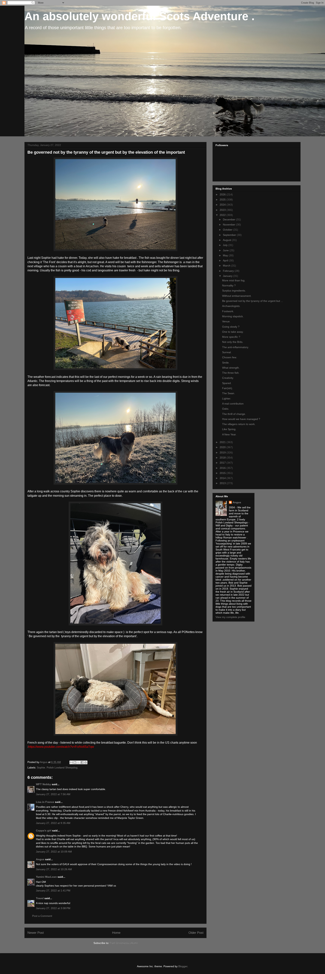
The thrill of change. (234, 413)
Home (116, 933)
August (227, 239)
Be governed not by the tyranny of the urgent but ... (252, 300)
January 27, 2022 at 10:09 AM (54, 851)
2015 (223, 472)
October (228, 229)
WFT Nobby (43, 784)
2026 (223, 194)
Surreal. (227, 352)
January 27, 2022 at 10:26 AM (54, 869)
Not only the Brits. (232, 341)
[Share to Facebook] (82, 762)
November (229, 224)
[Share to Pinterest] (85, 762)
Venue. (226, 321)
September (230, 234)
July (225, 245)
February (229, 270)
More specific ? (231, 336)
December (229, 219)
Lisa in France (45, 801)
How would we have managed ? (241, 419)
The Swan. (228, 393)
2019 (223, 452)
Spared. (227, 383)
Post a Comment (42, 915)
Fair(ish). (227, 388)
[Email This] (71, 762)
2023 (223, 209)
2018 (223, 457)
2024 (223, 204)
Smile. (225, 362)
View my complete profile (230, 617)
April (226, 260)
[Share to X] (78, 762)
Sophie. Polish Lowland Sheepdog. (57, 767)
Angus (40, 859)
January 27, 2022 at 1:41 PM (53, 890)
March (227, 265)
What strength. (231, 367)
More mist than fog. (233, 280)
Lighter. (226, 398)
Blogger (182, 966)
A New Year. (229, 434)
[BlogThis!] (75, 762)
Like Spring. (229, 429)
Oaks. (225, 408)
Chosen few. (229, 357)
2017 (223, 462)
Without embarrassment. (236, 295)
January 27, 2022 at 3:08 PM (53, 908)
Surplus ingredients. (234, 290)
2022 (223, 214)
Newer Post (35, 933)
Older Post (196, 933)
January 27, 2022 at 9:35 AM (53, 822)
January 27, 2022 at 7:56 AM (53, 794)
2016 (223, 467)
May (226, 255)
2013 (223, 483)
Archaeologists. (231, 305)
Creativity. (228, 377)
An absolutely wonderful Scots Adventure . (139, 16)
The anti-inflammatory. (235, 347)
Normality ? (229, 285)
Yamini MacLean (46, 876)
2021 (223, 442)
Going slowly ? (230, 326)
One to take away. (233, 331)
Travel (40, 898)
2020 (223, 447)
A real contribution (233, 403)
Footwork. (228, 311)
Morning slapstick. (233, 316)
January (228, 275)
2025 (223, 199)
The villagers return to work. (238, 424)
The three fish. (230, 372)
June (226, 250)
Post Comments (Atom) (124, 942)
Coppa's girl (43, 830)
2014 (223, 478)
